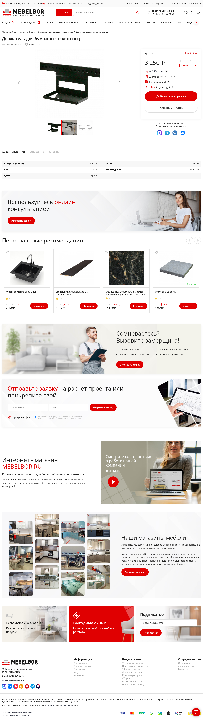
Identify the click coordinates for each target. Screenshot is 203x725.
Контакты (79, 675)
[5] (196, 53)
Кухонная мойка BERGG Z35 (21, 291)
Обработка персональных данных (17, 713)
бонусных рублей (161, 87)
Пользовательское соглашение (15, 716)
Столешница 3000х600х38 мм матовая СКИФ (72, 293)
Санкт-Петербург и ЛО (17, 3)
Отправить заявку (21, 220)
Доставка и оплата (57, 3)
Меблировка (75, 3)
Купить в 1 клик (171, 107)
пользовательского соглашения (68, 416)
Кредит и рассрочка (154, 3)
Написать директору (133, 684)
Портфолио (80, 669)
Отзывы (54, 151)
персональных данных (71, 418)
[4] (193, 53)
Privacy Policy (50, 705)
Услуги (77, 672)
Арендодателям (186, 666)
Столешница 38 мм (165, 291)
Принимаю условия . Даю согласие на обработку (59, 417)
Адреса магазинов (135, 572)
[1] (185, 53)
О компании (80, 663)
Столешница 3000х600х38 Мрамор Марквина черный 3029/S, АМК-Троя (125, 293)
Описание (37, 151)
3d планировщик (131, 669)
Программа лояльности (135, 666)
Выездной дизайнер (94, 3)
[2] (188, 53)
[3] (191, 53)
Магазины (38, 3)
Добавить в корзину (171, 96)
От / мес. (156, 71)
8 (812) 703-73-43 (163, 11)
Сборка (126, 678)
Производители (82, 666)
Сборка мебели (133, 3)
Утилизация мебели (133, 663)
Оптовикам (195, 3)
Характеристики (13, 151)
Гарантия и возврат (177, 3)
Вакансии (183, 669)
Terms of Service (66, 705)
